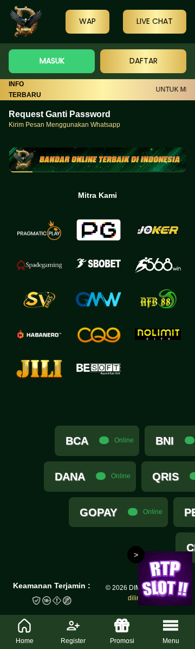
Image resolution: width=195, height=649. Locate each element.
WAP (87, 21)
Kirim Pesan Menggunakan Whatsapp (64, 124)
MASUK (52, 60)
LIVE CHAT (154, 21)
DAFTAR (143, 60)
